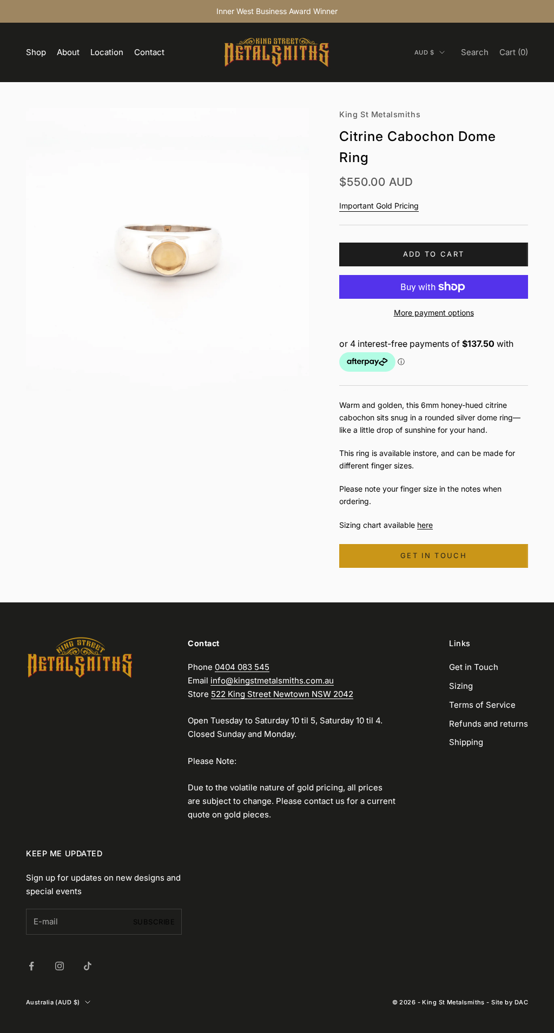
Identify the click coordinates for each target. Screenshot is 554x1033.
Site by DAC (509, 1002)
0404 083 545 (242, 667)
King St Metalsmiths (379, 114)
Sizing (461, 686)
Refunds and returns (488, 724)
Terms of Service (482, 705)
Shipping (466, 742)
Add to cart (434, 254)
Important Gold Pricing (379, 205)
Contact (149, 52)
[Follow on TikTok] (87, 966)
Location (106, 52)
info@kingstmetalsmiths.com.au (272, 680)
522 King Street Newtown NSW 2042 (282, 694)
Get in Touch (473, 667)
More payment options (434, 312)
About (68, 52)
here (425, 524)
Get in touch (433, 555)
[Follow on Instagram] (59, 966)
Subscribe (154, 921)
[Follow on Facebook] (31, 966)
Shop (36, 52)
